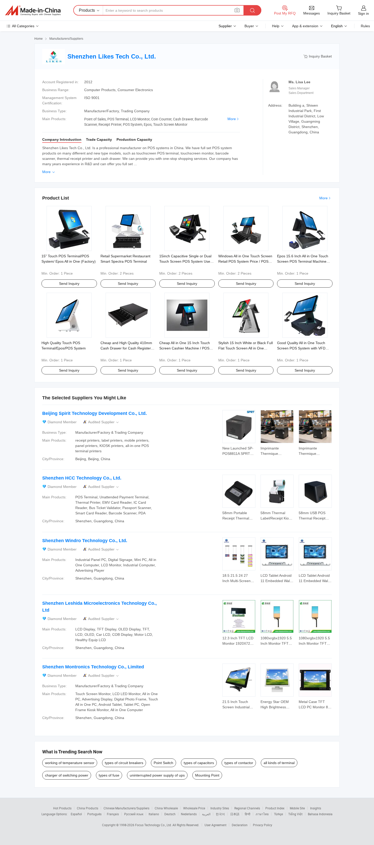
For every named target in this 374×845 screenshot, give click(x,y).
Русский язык (133, 814)
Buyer (249, 26)
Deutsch (170, 814)
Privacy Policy (262, 825)
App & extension (305, 26)
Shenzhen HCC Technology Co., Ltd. (81, 478)
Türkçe (278, 814)
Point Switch (163, 763)
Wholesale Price (194, 808)
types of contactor (238, 763)
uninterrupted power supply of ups (157, 775)
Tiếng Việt (295, 814)
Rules (365, 26)
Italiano (154, 814)
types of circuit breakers (124, 763)
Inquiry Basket (318, 56)
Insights (315, 808)
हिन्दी (247, 814)
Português (94, 814)
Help (275, 26)
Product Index (274, 808)
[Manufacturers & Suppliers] (33, 10)
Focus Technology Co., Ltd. (153, 825)
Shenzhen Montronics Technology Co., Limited (93, 666)
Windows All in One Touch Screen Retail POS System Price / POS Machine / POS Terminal (245, 261)
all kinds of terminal (279, 763)
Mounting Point (207, 775)
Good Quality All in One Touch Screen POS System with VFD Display (301, 348)
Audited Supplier (104, 422)
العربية (206, 814)
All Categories (23, 26)
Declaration (240, 825)
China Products (87, 808)
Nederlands (189, 814)
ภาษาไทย (262, 814)
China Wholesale (166, 808)
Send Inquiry (69, 283)
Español (76, 814)
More (231, 119)
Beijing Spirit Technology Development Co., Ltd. (94, 413)
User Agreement (215, 825)
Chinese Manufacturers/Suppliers (126, 808)
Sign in (363, 13)
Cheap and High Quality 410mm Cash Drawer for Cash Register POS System (126, 348)
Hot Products (62, 808)
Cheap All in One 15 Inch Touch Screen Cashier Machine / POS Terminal (184, 348)
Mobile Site (297, 808)
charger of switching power (66, 775)
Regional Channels (247, 808)
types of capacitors (199, 763)
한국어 (220, 814)
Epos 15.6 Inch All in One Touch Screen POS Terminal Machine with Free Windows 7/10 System (303, 261)
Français (113, 814)
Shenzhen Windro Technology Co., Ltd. (84, 540)
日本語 (234, 814)
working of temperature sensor (69, 763)
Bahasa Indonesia (320, 814)
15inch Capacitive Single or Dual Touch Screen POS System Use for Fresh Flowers (185, 261)
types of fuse (109, 775)
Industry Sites (219, 808)
